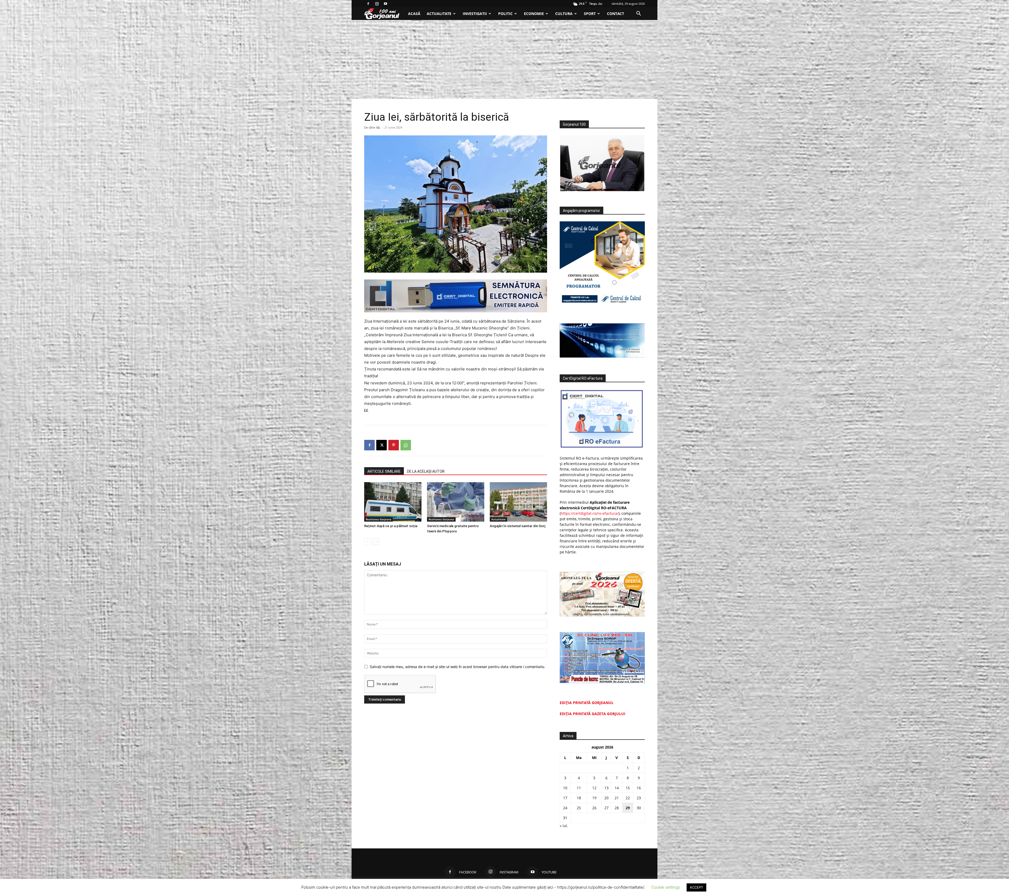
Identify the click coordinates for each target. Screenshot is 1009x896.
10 (565, 787)
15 (628, 787)
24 (565, 807)
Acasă (414, 13)
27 (606, 807)
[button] (638, 14)
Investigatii (475, 13)
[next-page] (376, 541)
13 (606, 787)
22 (628, 797)
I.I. (378, 127)
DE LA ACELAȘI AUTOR (426, 471)
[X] (381, 445)
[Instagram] (377, 3)
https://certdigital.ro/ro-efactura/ (590, 513)
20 (606, 797)
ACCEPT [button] (696, 887)
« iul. (564, 825)
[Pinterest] (393, 445)
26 (594, 807)
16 (639, 787)
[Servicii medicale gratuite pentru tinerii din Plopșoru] (455, 502)
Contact (615, 13)
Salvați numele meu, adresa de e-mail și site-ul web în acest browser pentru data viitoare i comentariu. (457, 666)
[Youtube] (385, 3)
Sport (590, 13)
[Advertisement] (504, 59)
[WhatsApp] (405, 445)
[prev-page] (367, 541)
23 (639, 797)
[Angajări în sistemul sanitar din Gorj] (518, 502)
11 (579, 787)
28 (617, 807)
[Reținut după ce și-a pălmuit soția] (392, 502)
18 (579, 797)
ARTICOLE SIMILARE (384, 471)
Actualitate (439, 13)
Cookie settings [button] (665, 887)
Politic (505, 13)
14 (617, 787)
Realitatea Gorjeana (378, 519)
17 (565, 797)
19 (594, 797)
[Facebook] (368, 3)
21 (617, 797)
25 (579, 807)
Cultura (564, 13)
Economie (534, 13)
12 (594, 787)
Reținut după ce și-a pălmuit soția (390, 526)
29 (628, 807)
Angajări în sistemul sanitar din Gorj (517, 526)
